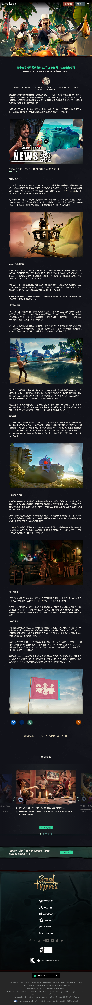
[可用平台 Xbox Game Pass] (46, 926)
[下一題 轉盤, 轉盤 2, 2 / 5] (78, 799)
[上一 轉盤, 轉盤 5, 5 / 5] (13, 799)
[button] (46, 975)
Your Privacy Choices (25, 1001)
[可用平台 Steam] (46, 920)
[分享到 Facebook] (22, 722)
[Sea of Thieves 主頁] (32, 4)
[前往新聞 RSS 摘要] (78, 722)
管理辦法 (55, 1001)
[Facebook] (38, 736)
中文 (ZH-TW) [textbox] (42, 975)
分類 (68, 191)
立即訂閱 (66, 852)
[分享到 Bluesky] (13, 722)
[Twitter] (41, 736)
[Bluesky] (66, 736)
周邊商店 (16, 527)
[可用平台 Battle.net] (46, 933)
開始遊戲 (68, 4)
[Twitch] (46, 736)
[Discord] (58, 736)
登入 (81, 4)
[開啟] (88, 4)
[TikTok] (62, 736)
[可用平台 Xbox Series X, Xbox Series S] (46, 901)
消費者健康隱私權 (72, 1001)
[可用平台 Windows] (46, 914)
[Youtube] (52, 736)
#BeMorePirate (37, 601)
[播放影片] (46, 141)
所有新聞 (47, 828)
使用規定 (36, 1001)
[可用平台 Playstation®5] (46, 907)
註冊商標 (62, 1001)
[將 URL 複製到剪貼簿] (30, 722)
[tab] (40, 834)
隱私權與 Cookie (46, 1001)
